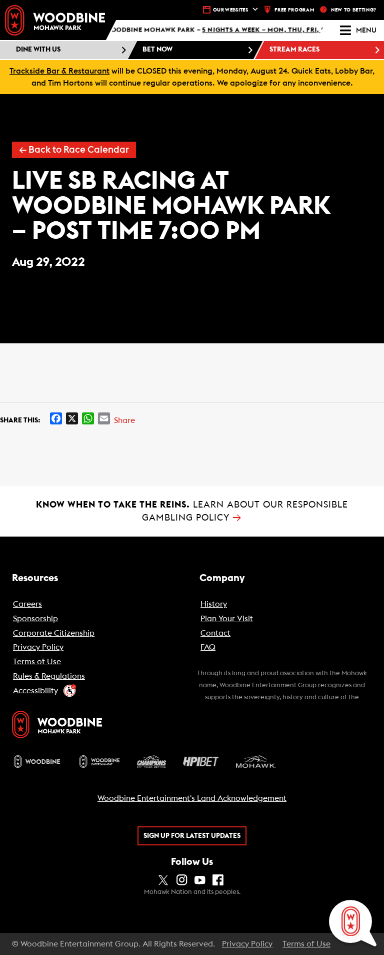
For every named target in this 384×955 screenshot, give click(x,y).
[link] (55, 20)
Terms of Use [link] (306, 944)
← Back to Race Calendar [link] (74, 150)
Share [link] (124, 420)
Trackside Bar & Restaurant (60, 71)
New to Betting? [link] (353, 10)
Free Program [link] (294, 10)
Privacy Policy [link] (247, 944)
